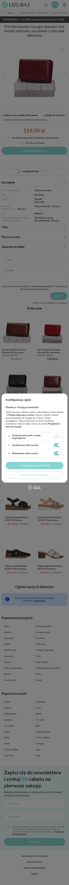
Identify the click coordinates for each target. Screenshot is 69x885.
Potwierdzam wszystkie (34, 465)
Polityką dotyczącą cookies (20, 415)
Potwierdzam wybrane (34, 474)
